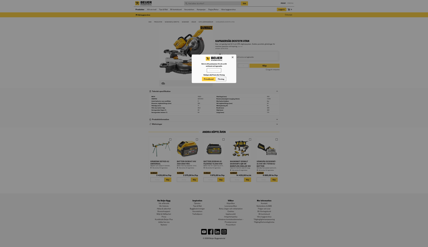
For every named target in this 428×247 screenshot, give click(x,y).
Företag (221, 79)
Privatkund (209, 79)
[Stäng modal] (232, 57)
